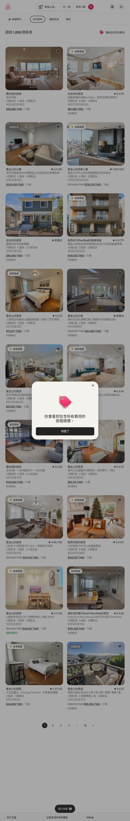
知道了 (65, 431)
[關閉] (93, 385)
